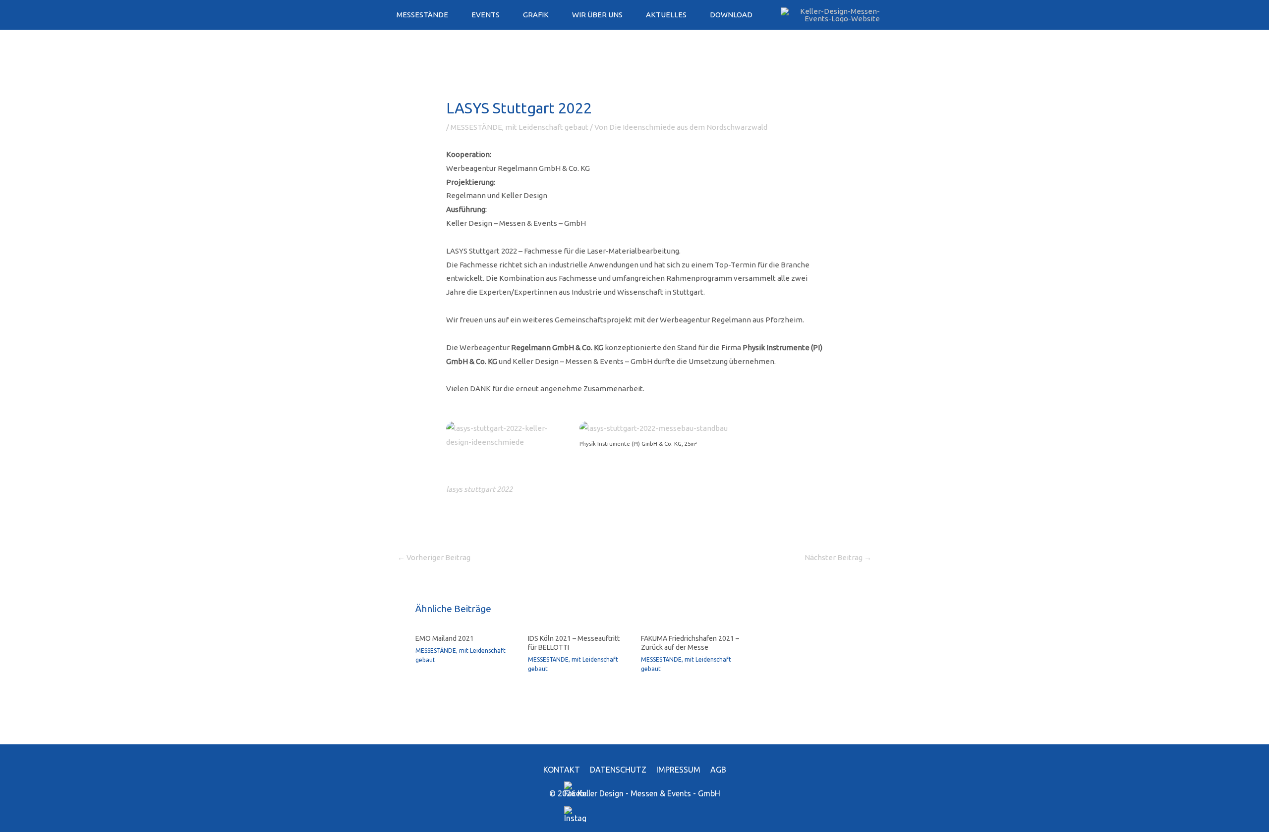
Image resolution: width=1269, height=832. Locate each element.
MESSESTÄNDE (422, 14)
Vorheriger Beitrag (434, 557)
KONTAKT (561, 769)
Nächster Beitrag (838, 557)
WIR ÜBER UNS (597, 14)
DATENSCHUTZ (618, 769)
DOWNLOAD (731, 14)
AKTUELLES (666, 14)
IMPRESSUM (678, 769)
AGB (718, 769)
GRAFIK (536, 14)
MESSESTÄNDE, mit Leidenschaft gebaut (519, 127)
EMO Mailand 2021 (444, 638)
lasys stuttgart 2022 (479, 489)
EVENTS (485, 14)
